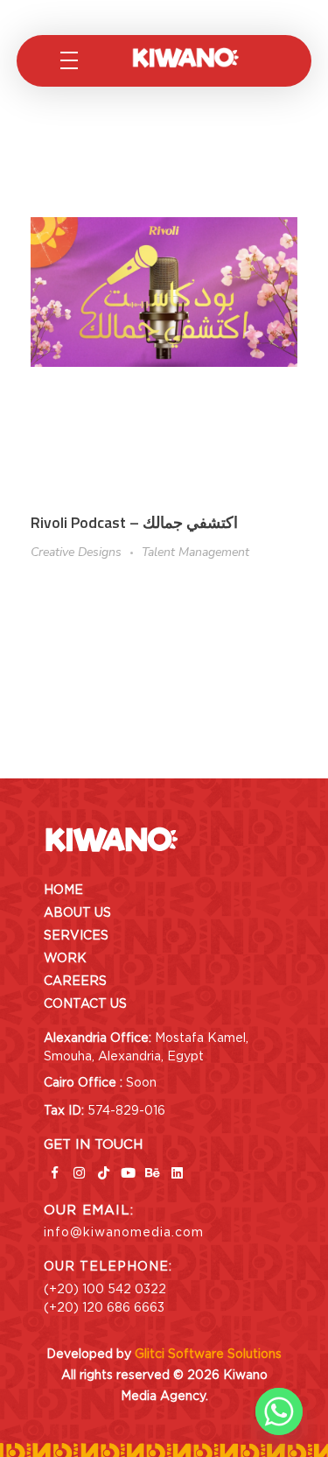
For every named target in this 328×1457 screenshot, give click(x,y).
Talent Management (195, 552)
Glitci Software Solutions (208, 1354)
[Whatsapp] (279, 1411)
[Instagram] (78, 1173)
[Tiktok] (103, 1173)
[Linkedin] (176, 1173)
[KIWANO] (199, 58)
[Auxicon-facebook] (54, 1173)
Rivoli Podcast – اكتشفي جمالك (134, 522)
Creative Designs (76, 552)
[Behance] (152, 1173)
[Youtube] (127, 1173)
